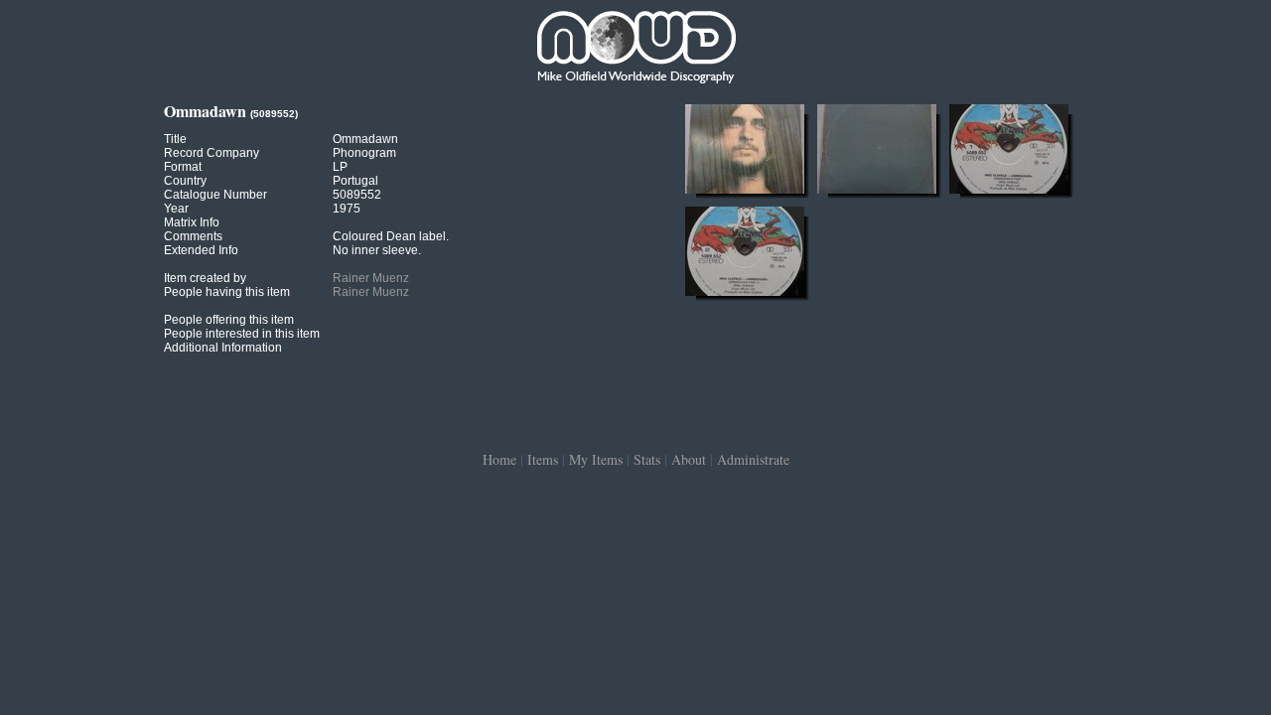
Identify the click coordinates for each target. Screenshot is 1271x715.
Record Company (211, 153)
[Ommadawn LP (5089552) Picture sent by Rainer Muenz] (744, 194)
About (688, 459)
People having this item (227, 292)
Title (175, 139)
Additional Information (223, 348)
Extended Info (201, 250)
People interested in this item (242, 334)
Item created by (205, 278)
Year (176, 208)
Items (542, 459)
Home (499, 459)
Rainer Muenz (371, 278)
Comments (193, 236)
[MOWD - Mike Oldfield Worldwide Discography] (635, 49)
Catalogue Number (215, 195)
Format (183, 167)
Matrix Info (191, 222)
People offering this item (229, 320)
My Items (596, 459)
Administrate (753, 459)
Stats (647, 459)
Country (185, 181)
